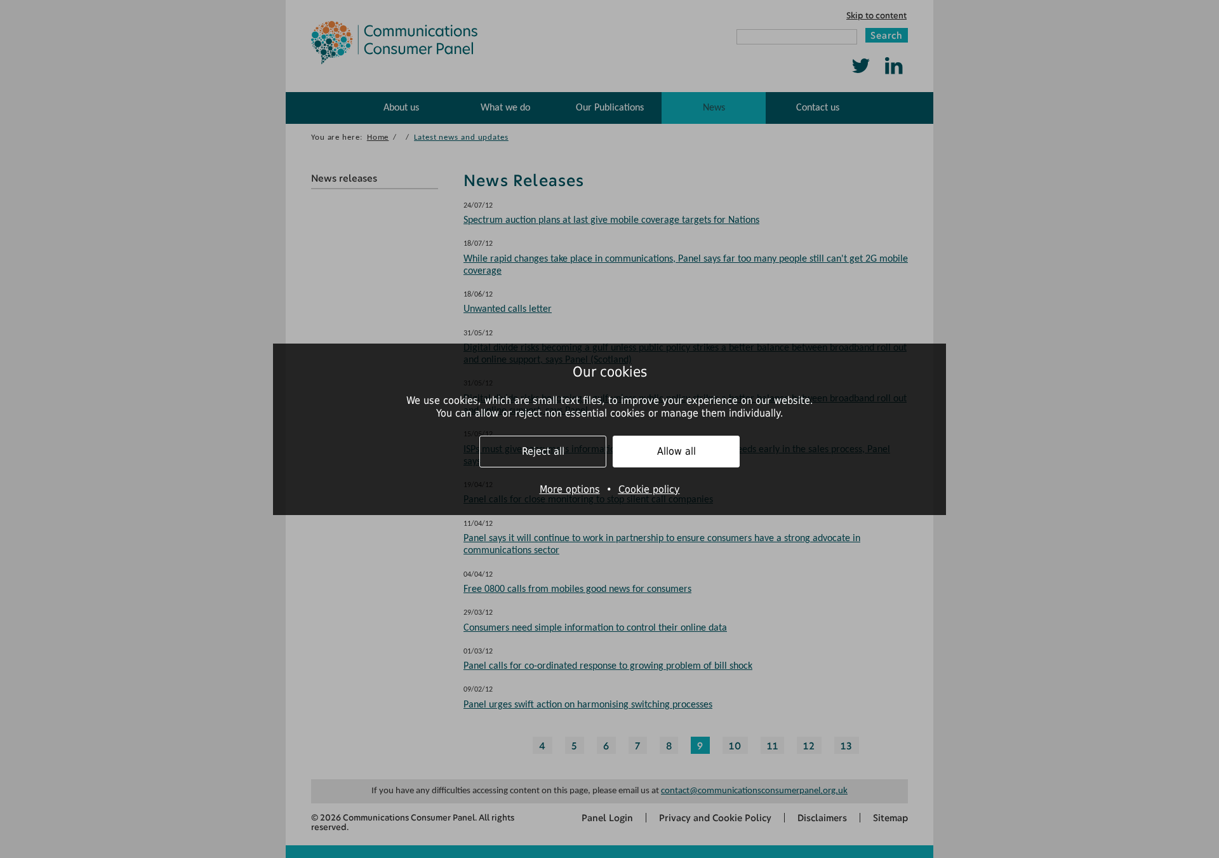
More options (570, 489)
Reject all (543, 451)
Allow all (676, 451)
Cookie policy (649, 489)
